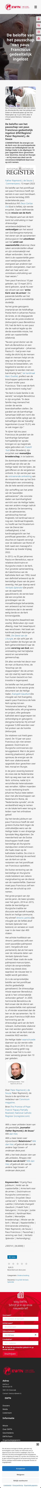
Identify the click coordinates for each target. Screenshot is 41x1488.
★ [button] (9, 1263)
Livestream (7, 1413)
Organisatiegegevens (11, 1440)
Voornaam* (7, 1315)
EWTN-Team (7, 1436)
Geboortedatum (9, 1331)
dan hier (13, 1133)
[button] (38, 1444)
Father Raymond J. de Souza (18, 180)
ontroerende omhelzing (20, 476)
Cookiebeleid (7, 1485)
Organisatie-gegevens (31, 1485)
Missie (5, 1425)
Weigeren (20, 1474)
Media (5, 1409)
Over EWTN (7, 1429)
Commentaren (13, 183)
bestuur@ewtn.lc (15, 1393)
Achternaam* (8, 1323)
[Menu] (35, 7)
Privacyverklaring (17, 1485)
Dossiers (6, 1405)
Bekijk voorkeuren (20, 1480)
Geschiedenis (8, 1433)
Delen (13, 1257)
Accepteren (20, 1468)
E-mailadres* (7, 1339)
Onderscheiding (23, 1275)
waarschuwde (28, 1039)
